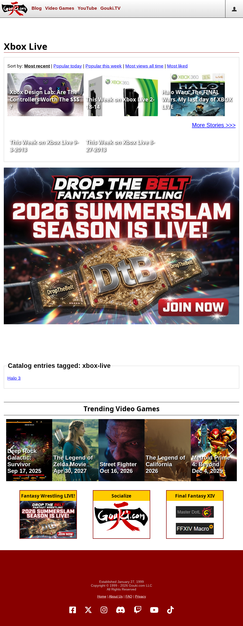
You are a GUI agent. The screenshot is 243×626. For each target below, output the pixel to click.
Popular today (67, 66)
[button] (12, 450)
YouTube (87, 8)
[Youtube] (154, 610)
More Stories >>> (214, 125)
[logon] (234, 9)
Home (101, 596)
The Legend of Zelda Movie (73, 460)
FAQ (129, 596)
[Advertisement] (121, 28)
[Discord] (120, 610)
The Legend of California (165, 460)
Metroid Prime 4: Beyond (211, 460)
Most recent (37, 66)
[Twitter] (88, 610)
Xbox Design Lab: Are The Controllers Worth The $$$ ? (44, 99)
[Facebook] (72, 610)
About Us (116, 596)
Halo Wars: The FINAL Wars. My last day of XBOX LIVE (197, 99)
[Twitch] (137, 610)
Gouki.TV (110, 8)
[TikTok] (170, 610)
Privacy (140, 596)
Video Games (59, 8)
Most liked (177, 66)
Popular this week (103, 66)
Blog (37, 8)
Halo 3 (14, 378)
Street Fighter (118, 464)
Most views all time (144, 66)
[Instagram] (104, 610)
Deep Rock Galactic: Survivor (22, 457)
